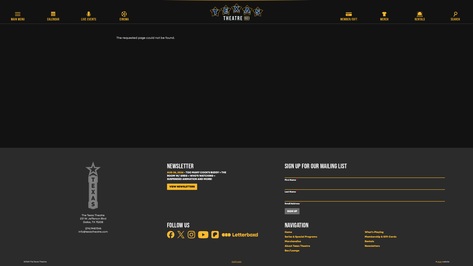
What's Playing (374, 232)
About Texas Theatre (297, 246)
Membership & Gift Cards (381, 236)
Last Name (290, 191)
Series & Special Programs (301, 236)
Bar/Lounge (292, 250)
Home (288, 232)
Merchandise (293, 241)
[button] (17, 16)
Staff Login (236, 261)
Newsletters (372, 246)
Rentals (369, 241)
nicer (439, 261)
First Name (290, 179)
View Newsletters (182, 186)
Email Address (292, 203)
